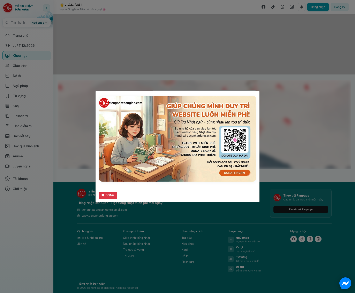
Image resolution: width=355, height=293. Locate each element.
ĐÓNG (109, 195)
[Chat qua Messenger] (345, 283)
